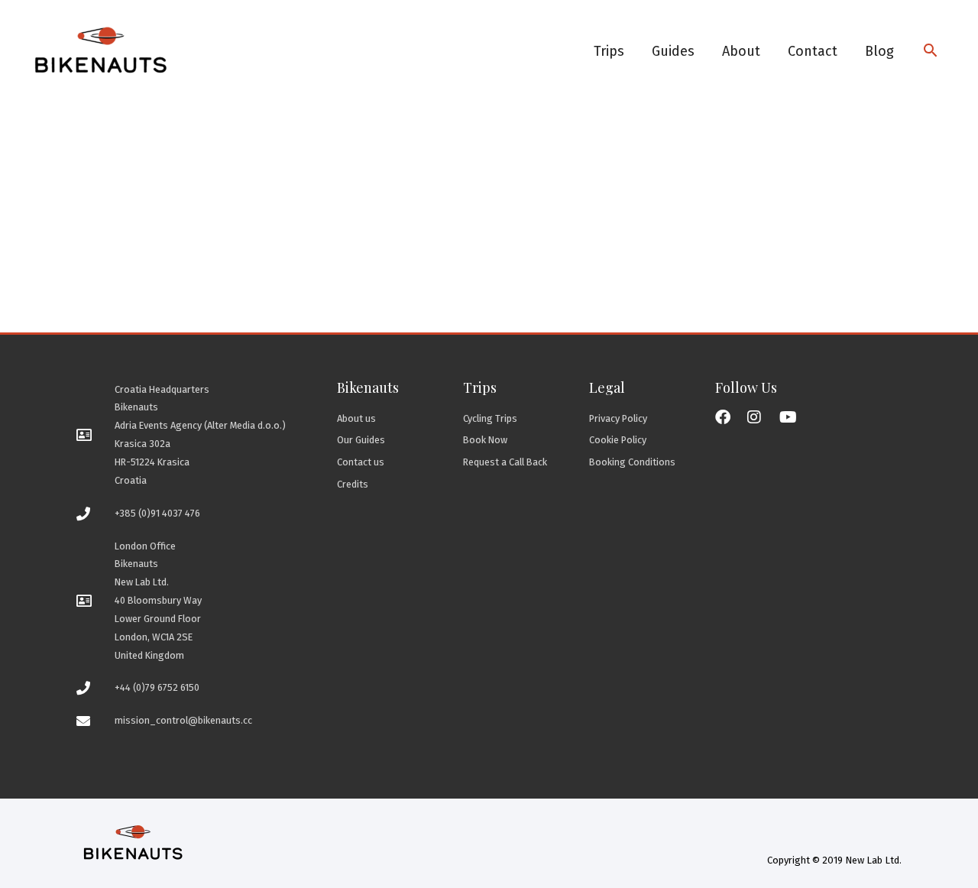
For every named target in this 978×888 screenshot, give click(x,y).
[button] (930, 52)
